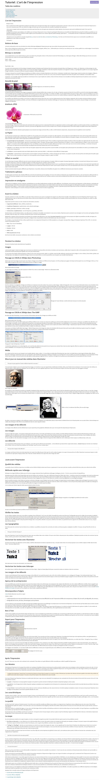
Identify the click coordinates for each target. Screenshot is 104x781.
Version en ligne (94, 2)
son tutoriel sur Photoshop (51, 37)
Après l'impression (10, 16)
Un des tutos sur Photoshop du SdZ (15, 772)
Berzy (31, 37)
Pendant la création (10, 14)
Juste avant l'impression (11, 15)
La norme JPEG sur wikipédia (13, 774)
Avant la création (10, 12)
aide (7, 594)
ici (69, 323)
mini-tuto (41, 37)
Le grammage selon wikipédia (14, 777)
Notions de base (9, 11)
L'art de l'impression (10, 10)
